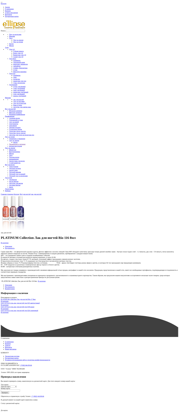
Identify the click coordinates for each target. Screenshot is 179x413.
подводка (16, 79)
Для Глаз (12, 73)
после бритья (13, 181)
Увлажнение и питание (17, 144)
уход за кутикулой (19, 103)
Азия (6, 47)
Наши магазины (10, 349)
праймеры (16, 60)
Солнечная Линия (15, 129)
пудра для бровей (19, 86)
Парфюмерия (9, 116)
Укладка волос (14, 157)
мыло (11, 187)
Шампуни (12, 150)
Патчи (11, 44)
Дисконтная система (12, 356)
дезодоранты (13, 124)
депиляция (13, 126)
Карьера (8, 11)
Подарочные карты (12, 16)
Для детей (8, 178)
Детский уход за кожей (17, 174)
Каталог (4, 3)
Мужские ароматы (15, 111)
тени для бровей (19, 90)
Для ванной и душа (16, 120)
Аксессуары (13, 170)
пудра (15, 70)
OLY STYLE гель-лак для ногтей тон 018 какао (17, 307)
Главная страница (7, 194)
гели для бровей (19, 94)
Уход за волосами (15, 34)
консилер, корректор (20, 64)
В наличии (4, 243)
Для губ (12, 49)
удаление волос (14, 118)
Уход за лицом (18, 40)
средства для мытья (16, 183)
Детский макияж (15, 172)
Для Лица (12, 59)
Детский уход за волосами (18, 176)
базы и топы (17, 105)
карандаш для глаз (19, 81)
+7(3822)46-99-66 (26, 365)
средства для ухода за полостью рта (21, 135)
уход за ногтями (19, 101)
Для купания (13, 166)
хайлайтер (17, 66)
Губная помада (18, 51)
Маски (11, 46)
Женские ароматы (15, 112)
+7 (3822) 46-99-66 (37, 396)
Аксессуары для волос (17, 161)
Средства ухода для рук (17, 131)
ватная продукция (15, 146)
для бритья (13, 179)
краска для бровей (19, 96)
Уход (10, 38)
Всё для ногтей (25, 194)
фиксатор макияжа (19, 72)
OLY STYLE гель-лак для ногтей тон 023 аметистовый (20, 303)
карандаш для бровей (20, 92)
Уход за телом (18, 42)
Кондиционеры (14, 152)
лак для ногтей (18, 99)
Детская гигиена (15, 168)
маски (15, 142)
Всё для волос (10, 165)
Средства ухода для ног (17, 133)
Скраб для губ (18, 57)
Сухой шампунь (14, 163)
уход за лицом (14, 140)
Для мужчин (9, 189)
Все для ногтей (10, 109)
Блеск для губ (18, 53)
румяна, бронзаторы (20, 68)
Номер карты (5, 388)
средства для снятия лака (22, 107)
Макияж (12, 36)
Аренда (7, 345)
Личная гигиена (15, 127)
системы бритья (14, 185)
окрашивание (14, 159)
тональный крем (19, 62)
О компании (9, 9)
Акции (7, 7)
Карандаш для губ (19, 55)
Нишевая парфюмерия (17, 114)
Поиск (3, 31)
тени (15, 77)
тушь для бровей (19, 88)
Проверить (5, 392)
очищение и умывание (17, 139)
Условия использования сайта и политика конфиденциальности (27, 360)
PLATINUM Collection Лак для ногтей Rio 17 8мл (18, 299)
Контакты (8, 14)
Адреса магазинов (11, 13)
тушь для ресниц (19, 83)
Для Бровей (13, 85)
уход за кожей (14, 122)
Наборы (8, 191)
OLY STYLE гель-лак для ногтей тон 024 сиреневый (19, 310)
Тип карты (4, 385)
